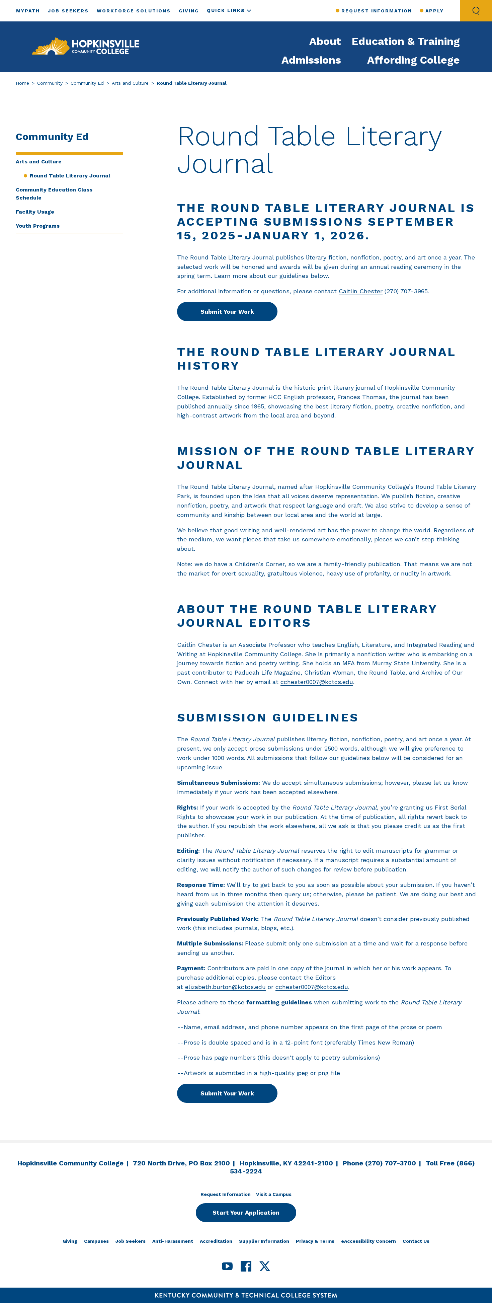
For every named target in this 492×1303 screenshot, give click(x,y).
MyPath (28, 10)
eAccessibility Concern (368, 1241)
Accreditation (216, 1241)
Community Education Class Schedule (54, 193)
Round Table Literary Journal (70, 175)
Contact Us (416, 1241)
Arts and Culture (130, 83)
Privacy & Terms (315, 1241)
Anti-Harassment (172, 1241)
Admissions (311, 60)
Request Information (376, 10)
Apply (434, 10)
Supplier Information (264, 1241)
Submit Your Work (227, 311)
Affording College (413, 60)
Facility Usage (35, 212)
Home (22, 83)
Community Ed (87, 83)
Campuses (96, 1241)
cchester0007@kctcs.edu (316, 681)
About (325, 41)
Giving (189, 10)
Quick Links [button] (226, 10)
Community (50, 83)
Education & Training (406, 41)
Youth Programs (38, 226)
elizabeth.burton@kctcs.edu (225, 986)
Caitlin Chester (361, 291)
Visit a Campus (274, 1194)
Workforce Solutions (134, 10)
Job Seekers (68, 10)
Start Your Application (246, 1212)
